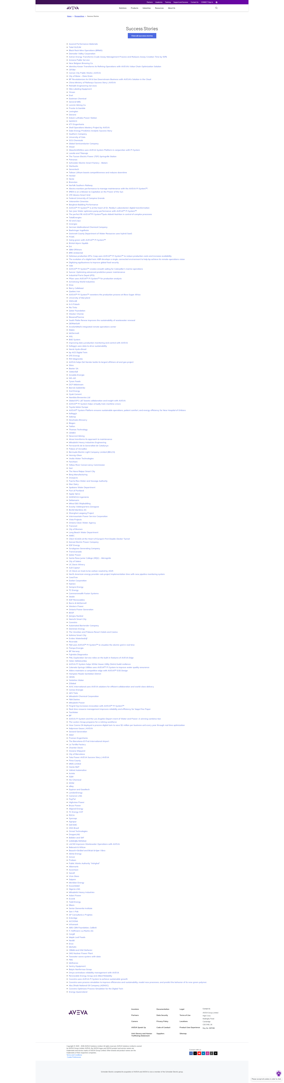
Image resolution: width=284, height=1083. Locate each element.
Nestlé (72, 940)
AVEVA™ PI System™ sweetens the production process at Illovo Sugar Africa (104, 294)
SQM (71, 776)
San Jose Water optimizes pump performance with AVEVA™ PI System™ (103, 211)
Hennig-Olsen (75, 455)
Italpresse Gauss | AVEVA (81, 728)
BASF (71, 612)
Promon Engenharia (78, 738)
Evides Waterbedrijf (78, 638)
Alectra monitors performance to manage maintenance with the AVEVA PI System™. (108, 188)
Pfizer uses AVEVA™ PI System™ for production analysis (95, 278)
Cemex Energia (76, 690)
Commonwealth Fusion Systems (84, 593)
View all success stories (142, 35)
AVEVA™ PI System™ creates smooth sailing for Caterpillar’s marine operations (106, 269)
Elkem (71, 905)
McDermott (74, 333)
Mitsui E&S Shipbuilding (80, 503)
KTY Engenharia (76, 124)
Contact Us (194, 2)
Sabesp (72, 416)
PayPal (72, 799)
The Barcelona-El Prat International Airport (89, 741)
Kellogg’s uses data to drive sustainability (88, 346)
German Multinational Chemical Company (88, 227)
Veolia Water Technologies (81, 458)
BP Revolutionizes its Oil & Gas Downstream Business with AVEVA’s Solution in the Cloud (110, 79)
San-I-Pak (73, 911)
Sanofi (72, 873)
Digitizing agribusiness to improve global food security (94, 262)
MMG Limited (75, 763)
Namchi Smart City (77, 619)
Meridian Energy (76, 882)
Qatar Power (75, 555)
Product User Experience (190, 1027)
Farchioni (73, 461)
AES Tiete (73, 693)
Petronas (73, 159)
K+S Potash (74, 304)
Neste (71, 179)
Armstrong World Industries (82, 281)
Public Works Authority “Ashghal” (84, 863)
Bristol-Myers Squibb (78, 243)
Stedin (72, 596)
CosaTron (73, 577)
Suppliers (160, 1033)
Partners (150, 2)
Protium (72, 860)
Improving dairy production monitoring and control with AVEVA (98, 342)
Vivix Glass (74, 876)
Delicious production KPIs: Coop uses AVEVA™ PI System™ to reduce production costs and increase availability (120, 256)
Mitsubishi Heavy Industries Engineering (87, 442)
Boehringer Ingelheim (79, 230)
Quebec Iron (74, 291)
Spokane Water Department (82, 487)
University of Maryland (79, 298)
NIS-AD (72, 378)
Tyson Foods (75, 381)
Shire (71, 365)
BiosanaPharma (76, 317)
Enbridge (73, 918)
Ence (71, 943)
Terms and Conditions (74, 1055)
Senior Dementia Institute (80, 908)
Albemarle (73, 866)
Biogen (72, 423)
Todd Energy (75, 902)
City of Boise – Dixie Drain (81, 76)
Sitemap (183, 1033)
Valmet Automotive (78, 770)
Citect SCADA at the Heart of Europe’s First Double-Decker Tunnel (99, 539)
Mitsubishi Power (77, 702)
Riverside (73, 641)
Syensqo (73, 818)
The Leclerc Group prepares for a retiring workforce (93, 722)
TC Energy (74, 590)
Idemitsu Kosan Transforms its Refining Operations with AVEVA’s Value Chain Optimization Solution (115, 66)
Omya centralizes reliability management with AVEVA (94, 972)
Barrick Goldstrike (77, 387)
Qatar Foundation (77, 310)
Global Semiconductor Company (84, 143)
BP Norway (74, 651)
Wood (71, 146)
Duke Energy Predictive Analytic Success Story (90, 130)
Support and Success (181, 2)
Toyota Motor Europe (78, 407)
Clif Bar (72, 69)
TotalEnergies (75, 217)
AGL (71, 336)
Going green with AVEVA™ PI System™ (87, 240)
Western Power (76, 606)
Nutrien (72, 583)
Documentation (163, 1009)
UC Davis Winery (77, 564)
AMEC (72, 535)
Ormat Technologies (78, 831)
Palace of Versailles (78, 449)
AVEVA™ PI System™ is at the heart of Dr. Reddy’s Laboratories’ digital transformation (109, 208)
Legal (182, 1009)
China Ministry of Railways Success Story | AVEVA (92, 82)
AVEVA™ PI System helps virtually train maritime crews (95, 404)
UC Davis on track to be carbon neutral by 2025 (91, 571)
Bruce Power (75, 805)
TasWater (73, 712)
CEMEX (72, 432)
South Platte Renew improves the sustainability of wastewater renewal (102, 320)
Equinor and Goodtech (79, 789)
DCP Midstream (76, 384)
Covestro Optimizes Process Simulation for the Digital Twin (96, 988)
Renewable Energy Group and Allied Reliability (90, 976)
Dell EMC (73, 824)
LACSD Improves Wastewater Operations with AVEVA (94, 844)
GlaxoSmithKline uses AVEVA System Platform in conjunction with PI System (104, 150)
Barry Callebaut (76, 288)
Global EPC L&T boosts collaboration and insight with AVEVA (97, 400)
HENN (72, 677)
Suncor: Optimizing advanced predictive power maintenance (97, 272)
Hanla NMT (74, 767)
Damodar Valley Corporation (82, 53)
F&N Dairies (74, 699)
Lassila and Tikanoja (78, 153)
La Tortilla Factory (77, 744)
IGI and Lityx (75, 220)
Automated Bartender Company (84, 625)
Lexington (73, 111)
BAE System (74, 339)
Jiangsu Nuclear (76, 616)
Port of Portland (76, 490)
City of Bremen (76, 529)
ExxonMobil (74, 886)
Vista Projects (75, 519)
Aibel (71, 735)
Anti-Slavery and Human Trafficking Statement (141, 1034)
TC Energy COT (76, 812)
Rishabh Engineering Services (83, 85)
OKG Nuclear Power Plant (81, 953)
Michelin (72, 947)
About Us (171, 8)
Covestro (73, 622)
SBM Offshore (75, 249)
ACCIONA (73, 921)
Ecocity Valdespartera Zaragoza (84, 506)
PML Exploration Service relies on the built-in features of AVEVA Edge (101, 657)
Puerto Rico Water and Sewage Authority (88, 481)
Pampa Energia (76, 648)
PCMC (72, 236)
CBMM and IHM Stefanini (80, 950)
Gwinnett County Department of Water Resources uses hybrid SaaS (100, 233)
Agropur (73, 821)
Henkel (72, 175)
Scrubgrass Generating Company (84, 548)
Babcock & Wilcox (77, 847)
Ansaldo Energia (76, 375)
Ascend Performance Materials (83, 44)
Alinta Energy (75, 853)
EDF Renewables (77, 600)
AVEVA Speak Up (138, 1027)
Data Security (162, 1015)
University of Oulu (77, 137)
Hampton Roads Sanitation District (85, 673)
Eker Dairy (74, 484)
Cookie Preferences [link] (74, 1057)
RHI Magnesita (76, 359)
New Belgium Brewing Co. (81, 63)
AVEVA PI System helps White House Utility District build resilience (100, 664)
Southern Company (78, 134)
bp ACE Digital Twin (78, 352)
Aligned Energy (76, 808)
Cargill (72, 934)
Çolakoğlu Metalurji (77, 841)
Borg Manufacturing (78, 474)
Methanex (73, 963)
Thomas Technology (78, 429)
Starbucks (73, 166)
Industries (147, 8)
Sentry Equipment (77, 966)
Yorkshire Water (76, 680)
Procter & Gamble (77, 108)
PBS (71, 959)
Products (134, 8)
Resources (159, 8)
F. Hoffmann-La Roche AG (81, 931)
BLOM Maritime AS (77, 510)
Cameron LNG (75, 796)
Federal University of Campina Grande (87, 198)
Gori (71, 468)
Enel (71, 95)
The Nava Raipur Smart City (82, 471)
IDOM (71, 783)
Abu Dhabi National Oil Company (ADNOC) (89, 985)
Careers (134, 1021)
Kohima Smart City (77, 635)
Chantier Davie (76, 747)
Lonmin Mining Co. (77, 105)
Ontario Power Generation (81, 609)
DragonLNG (74, 834)
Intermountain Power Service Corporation (88, 516)
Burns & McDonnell (77, 603)
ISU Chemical (75, 780)
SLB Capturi (74, 567)
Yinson (72, 92)
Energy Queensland (78, 992)
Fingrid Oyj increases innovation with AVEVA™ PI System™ (96, 706)
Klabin (72, 330)
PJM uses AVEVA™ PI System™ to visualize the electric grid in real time (102, 645)
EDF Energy (74, 545)
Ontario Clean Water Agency (82, 522)
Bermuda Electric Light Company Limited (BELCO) (92, 452)
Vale (71, 265)
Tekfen (72, 426)
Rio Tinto (73, 307)
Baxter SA (73, 368)
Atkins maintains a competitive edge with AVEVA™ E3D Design (98, 670)
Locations (184, 1021)
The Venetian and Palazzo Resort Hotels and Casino (93, 632)
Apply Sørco (74, 494)
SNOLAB (73, 301)
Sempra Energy (76, 587)
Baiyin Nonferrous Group (80, 969)
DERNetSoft (74, 323)
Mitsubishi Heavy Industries (81, 892)
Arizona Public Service (79, 60)
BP (70, 715)
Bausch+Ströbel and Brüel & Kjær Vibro (87, 850)
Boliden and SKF (76, 837)
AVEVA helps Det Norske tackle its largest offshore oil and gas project (101, 362)
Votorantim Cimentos (78, 201)
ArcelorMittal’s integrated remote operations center (92, 326)
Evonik (72, 898)
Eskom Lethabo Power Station (83, 118)
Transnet (73, 526)
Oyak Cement (75, 394)
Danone (72, 114)
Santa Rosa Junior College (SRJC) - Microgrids (90, 558)
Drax (71, 285)
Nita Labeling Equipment (80, 89)
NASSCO (73, 121)
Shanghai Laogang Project (81, 513)
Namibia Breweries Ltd (79, 397)
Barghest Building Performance (83, 204)
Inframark (73, 924)
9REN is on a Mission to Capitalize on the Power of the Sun (96, 191)
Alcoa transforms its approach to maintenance (90, 439)
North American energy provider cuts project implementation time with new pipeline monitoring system (117, 574)
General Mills (75, 101)
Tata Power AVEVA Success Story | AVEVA (89, 757)
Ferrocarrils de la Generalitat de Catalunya (88, 445)
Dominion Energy (77, 628)
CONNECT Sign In (207, 2)
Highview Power (76, 802)
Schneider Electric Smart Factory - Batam (88, 163)
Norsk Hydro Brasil (77, 349)
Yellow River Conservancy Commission (87, 465)
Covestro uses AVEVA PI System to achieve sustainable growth (98, 979)
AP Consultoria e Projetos (80, 914)
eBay (71, 786)
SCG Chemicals (76, 140)
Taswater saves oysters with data (85, 956)
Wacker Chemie (76, 314)
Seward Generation (78, 731)
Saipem (72, 879)
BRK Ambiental (76, 253)
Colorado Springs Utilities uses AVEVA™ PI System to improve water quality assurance (109, 667)
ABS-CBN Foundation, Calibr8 (83, 927)
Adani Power (75, 895)
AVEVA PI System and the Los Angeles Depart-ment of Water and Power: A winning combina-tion (115, 718)
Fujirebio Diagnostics (78, 654)
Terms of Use (185, 1015)
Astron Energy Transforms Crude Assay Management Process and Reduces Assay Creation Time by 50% (118, 57)
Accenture (73, 869)
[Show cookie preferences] (279, 1073)
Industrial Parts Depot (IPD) (82, 275)
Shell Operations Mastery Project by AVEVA (89, 127)
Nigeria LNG (74, 889)
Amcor (72, 857)
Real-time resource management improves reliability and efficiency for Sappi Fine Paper (110, 709)
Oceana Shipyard (77, 751)
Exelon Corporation (78, 580)
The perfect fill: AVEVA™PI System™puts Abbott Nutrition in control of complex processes (110, 214)
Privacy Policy (162, 1021)
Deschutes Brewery (78, 420)
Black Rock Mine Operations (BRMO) (86, 50)
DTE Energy (74, 355)
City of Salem (75, 561)
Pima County (75, 760)
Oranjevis (73, 477)
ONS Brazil (74, 828)
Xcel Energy (74, 391)
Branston (73, 182)
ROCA (72, 815)
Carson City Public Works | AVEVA (85, 73)
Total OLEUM (75, 47)
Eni (70, 246)
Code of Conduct (163, 1027)
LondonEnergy (76, 792)
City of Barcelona (77, 754)
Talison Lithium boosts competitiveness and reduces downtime (98, 172)
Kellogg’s (73, 413)
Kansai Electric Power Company (84, 542)
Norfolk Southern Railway (81, 185)
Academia (158, 2)
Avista (72, 773)
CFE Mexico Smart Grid (79, 195)
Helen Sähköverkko (78, 661)
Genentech (74, 169)
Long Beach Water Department (83, 532)
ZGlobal (72, 683)
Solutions (122, 8)
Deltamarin (74, 500)
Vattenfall (73, 371)
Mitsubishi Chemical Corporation (84, 696)
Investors (135, 1009)
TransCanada (75, 551)
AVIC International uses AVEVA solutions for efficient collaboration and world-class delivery (111, 686)
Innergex (73, 224)
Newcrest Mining (77, 436)
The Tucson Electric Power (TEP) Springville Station (92, 156)
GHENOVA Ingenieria (79, 497)
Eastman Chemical (77, 98)
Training (168, 2)
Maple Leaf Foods (77, 937)
